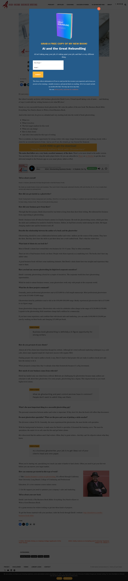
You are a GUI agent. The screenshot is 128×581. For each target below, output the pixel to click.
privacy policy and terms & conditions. (66, 89)
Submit (38, 74)
